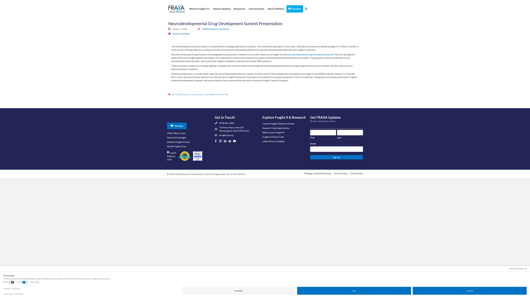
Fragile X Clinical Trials (273, 136)
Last (339, 137)
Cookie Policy (356, 173)
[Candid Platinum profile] (172, 156)
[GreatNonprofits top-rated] (184, 156)
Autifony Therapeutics (193, 94)
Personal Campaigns (176, 137)
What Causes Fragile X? (273, 132)
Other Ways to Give (176, 133)
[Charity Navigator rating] (197, 156)
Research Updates (181, 33)
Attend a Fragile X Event (178, 142)
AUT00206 (177, 94)
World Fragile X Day (176, 146)
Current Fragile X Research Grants (278, 123)
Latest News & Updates (273, 141)
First (312, 137)
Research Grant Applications (275, 128)
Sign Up (336, 157)
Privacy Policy (340, 173)
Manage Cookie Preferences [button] (317, 173)
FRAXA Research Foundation (215, 29)
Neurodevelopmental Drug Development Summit (310, 54)
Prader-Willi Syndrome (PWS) (216, 94)
